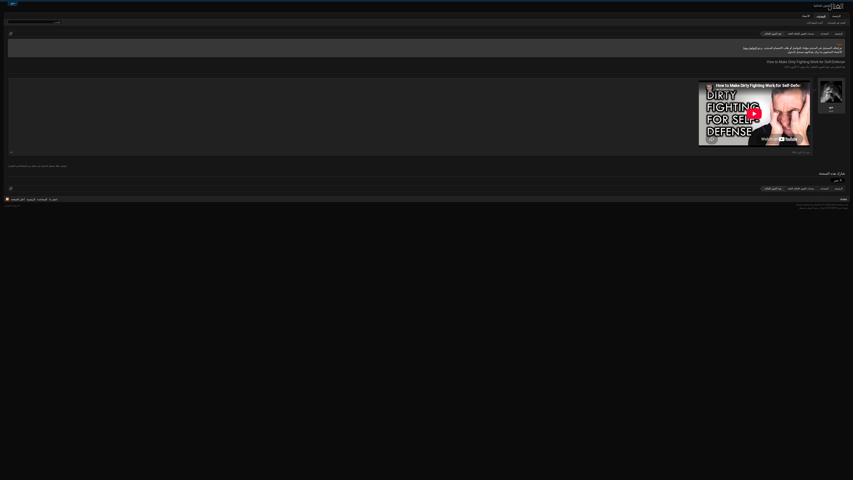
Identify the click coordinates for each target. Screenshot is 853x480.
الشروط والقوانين (12, 205)
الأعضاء (806, 16)
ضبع (803, 67)
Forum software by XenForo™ (822, 205)
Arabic (843, 199)
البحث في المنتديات (836, 23)
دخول (12, 3)
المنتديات (821, 16)
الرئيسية (836, 16)
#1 (11, 152)
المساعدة (42, 199)
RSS (7, 199)
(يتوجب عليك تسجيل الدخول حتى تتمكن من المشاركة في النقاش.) (37, 166)
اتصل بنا (53, 199)
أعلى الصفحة (18, 199)
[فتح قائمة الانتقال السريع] (10, 33)
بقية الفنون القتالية (820, 67)
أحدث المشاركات (815, 23)
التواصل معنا (750, 48)
